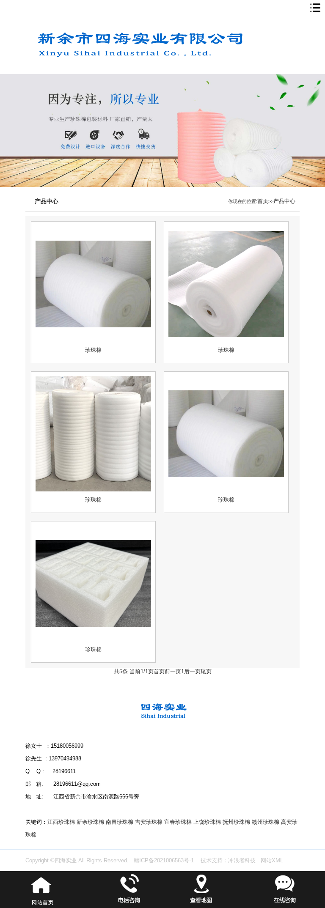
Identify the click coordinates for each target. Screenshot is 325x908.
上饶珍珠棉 (207, 822)
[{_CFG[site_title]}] (152, 72)
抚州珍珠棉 (236, 822)
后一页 (192, 672)
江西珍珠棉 (61, 822)
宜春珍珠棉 (178, 822)
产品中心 (284, 201)
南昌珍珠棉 (119, 822)
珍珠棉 (93, 350)
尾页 (206, 672)
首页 (262, 201)
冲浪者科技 (242, 861)
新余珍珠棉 (90, 822)
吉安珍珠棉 (148, 822)
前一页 (173, 672)
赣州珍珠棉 (265, 822)
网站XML (272, 861)
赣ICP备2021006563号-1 (164, 861)
